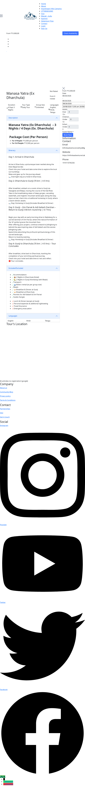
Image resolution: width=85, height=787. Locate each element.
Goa (42, 13)
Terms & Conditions (7, 400)
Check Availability (70, 33)
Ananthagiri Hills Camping (51, 9)
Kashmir (44, 18)
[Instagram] (4, 784)
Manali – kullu (46, 16)
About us (3, 388)
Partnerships (5, 409)
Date (64, 93)
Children (65, 117)
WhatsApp (9, 781)
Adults (64, 109)
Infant (64, 124)
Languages (13, 316)
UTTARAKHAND (47, 11)
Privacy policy (5, 396)
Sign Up (44, 28)
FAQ (1, 413)
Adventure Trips (47, 21)
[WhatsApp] (4, 781)
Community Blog (6, 392)
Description (13, 118)
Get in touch (5, 417)
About (43, 6)
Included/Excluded (16, 268)
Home (43, 4)
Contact (44, 23)
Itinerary (12, 150)
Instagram (9, 784)
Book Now (68, 135)
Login (43, 26)
